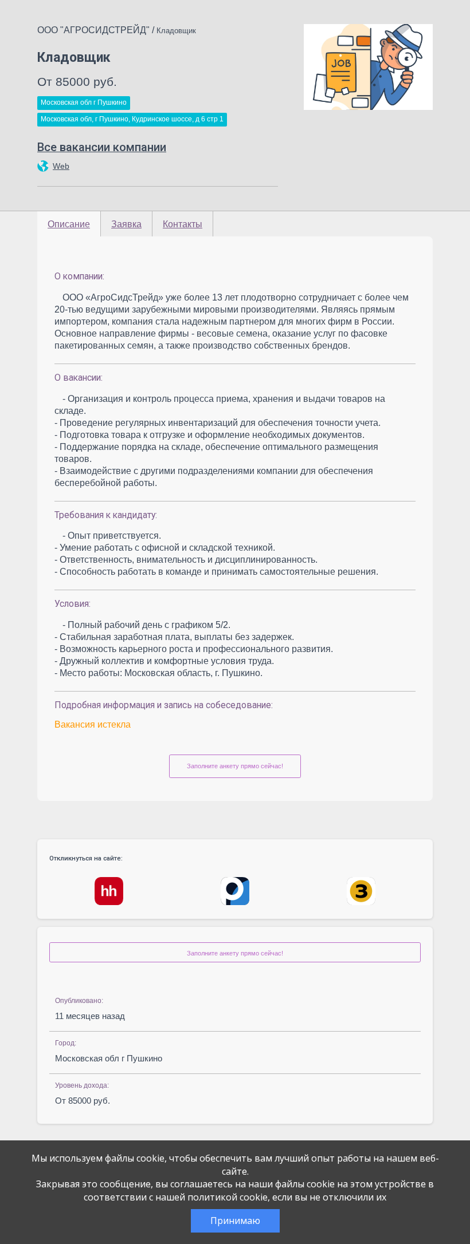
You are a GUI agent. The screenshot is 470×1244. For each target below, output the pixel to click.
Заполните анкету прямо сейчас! (235, 766)
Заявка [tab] (126, 224)
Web (61, 166)
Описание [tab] (69, 224)
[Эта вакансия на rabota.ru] (235, 891)
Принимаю (235, 1220)
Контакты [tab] (182, 224)
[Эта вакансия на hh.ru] (109, 891)
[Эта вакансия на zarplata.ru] (361, 891)
